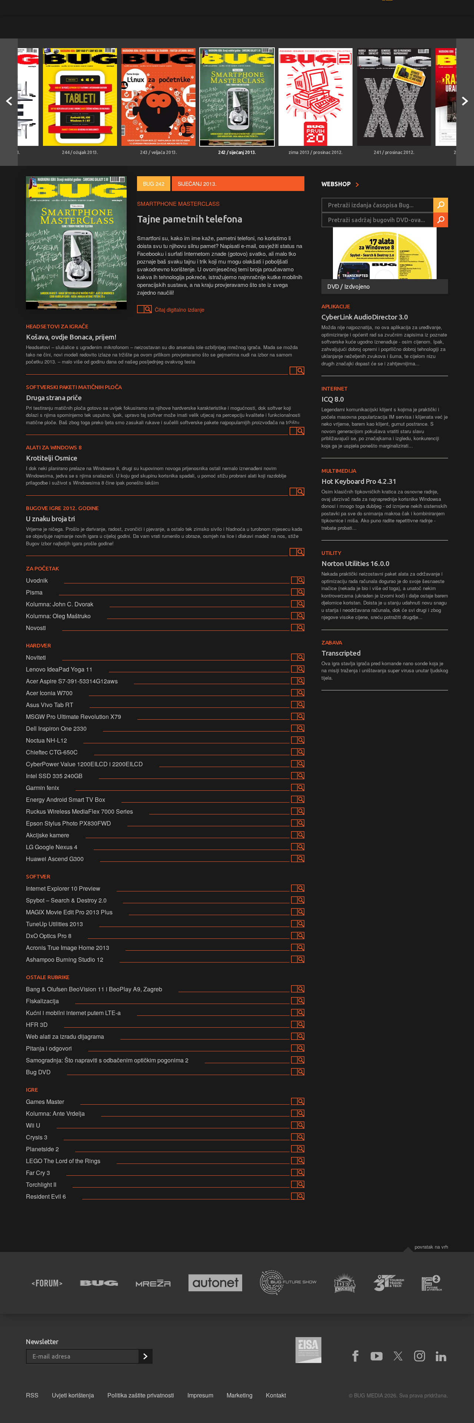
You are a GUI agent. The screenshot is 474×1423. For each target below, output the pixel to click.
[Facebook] (355, 1356)
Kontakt (276, 1395)
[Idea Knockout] (344, 1283)
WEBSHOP (336, 184)
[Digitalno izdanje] (296, 372)
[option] (80, 102)
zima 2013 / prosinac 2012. (315, 152)
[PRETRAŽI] (440, 205)
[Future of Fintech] (432, 1282)
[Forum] (47, 1283)
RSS (32, 1395)
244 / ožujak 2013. (80, 152)
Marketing (240, 1395)
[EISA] (308, 1351)
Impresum (200, 1395)
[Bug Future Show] (288, 1283)
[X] (398, 1356)
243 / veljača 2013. (158, 152)
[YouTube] (377, 1356)
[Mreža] (153, 1283)
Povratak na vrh (431, 1246)
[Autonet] (215, 1282)
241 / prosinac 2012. (394, 152)
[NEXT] (465, 102)
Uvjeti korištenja (73, 1395)
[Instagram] (420, 1356)
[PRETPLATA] (145, 1356)
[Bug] (99, 1283)
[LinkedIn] (441, 1356)
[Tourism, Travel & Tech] (388, 1283)
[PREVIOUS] (9, 102)
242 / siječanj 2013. (237, 152)
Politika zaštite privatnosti (140, 1395)
